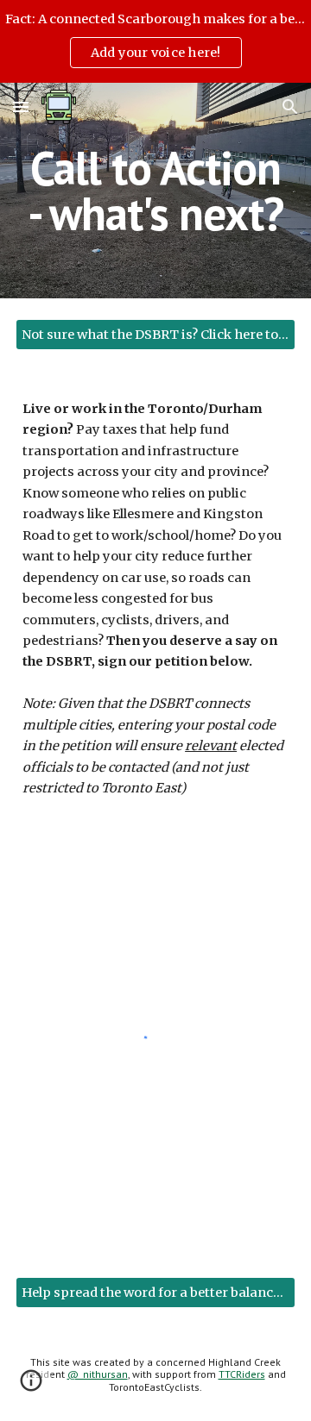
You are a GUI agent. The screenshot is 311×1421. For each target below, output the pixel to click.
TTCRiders (242, 1374)
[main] (155, 191)
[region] (155, 41)
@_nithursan (97, 1374)
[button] (20, 106)
